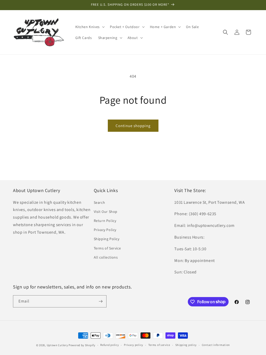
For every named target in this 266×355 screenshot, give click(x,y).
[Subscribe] (100, 301)
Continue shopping (133, 125)
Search (99, 202)
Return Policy (105, 220)
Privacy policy (133, 345)
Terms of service (159, 345)
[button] (89, 26)
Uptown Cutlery (57, 345)
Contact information (216, 345)
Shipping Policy (106, 238)
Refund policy (109, 345)
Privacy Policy (105, 229)
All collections (106, 257)
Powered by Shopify (82, 345)
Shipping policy (186, 345)
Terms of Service (107, 248)
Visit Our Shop (105, 211)
